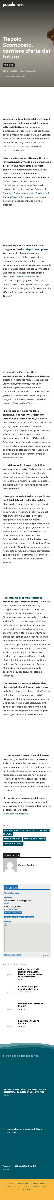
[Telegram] (41, 103)
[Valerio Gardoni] (10, 865)
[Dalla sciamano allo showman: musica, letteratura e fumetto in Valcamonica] (9, 975)
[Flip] (48, 103)
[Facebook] (15, 103)
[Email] (35, 103)
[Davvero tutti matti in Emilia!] (9, 1009)
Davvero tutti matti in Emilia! (30, 1004)
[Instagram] (29, 1195)
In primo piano (24, 992)
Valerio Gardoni (28, 71)
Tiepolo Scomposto (37, 249)
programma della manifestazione (23, 597)
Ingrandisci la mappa (12, 954)
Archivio (9, 65)
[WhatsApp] (28, 103)
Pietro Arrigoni (23, 276)
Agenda (21, 980)
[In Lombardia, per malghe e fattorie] (9, 992)
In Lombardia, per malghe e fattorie (28, 987)
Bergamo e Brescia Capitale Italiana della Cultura (26, 832)
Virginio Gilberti (13, 844)
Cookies (35, 1186)
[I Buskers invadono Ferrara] (9, 1026)
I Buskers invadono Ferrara (28, 1022)
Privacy (27, 1186)
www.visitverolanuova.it (16, 813)
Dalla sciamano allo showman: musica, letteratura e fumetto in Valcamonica (30, 973)
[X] (21, 103)
